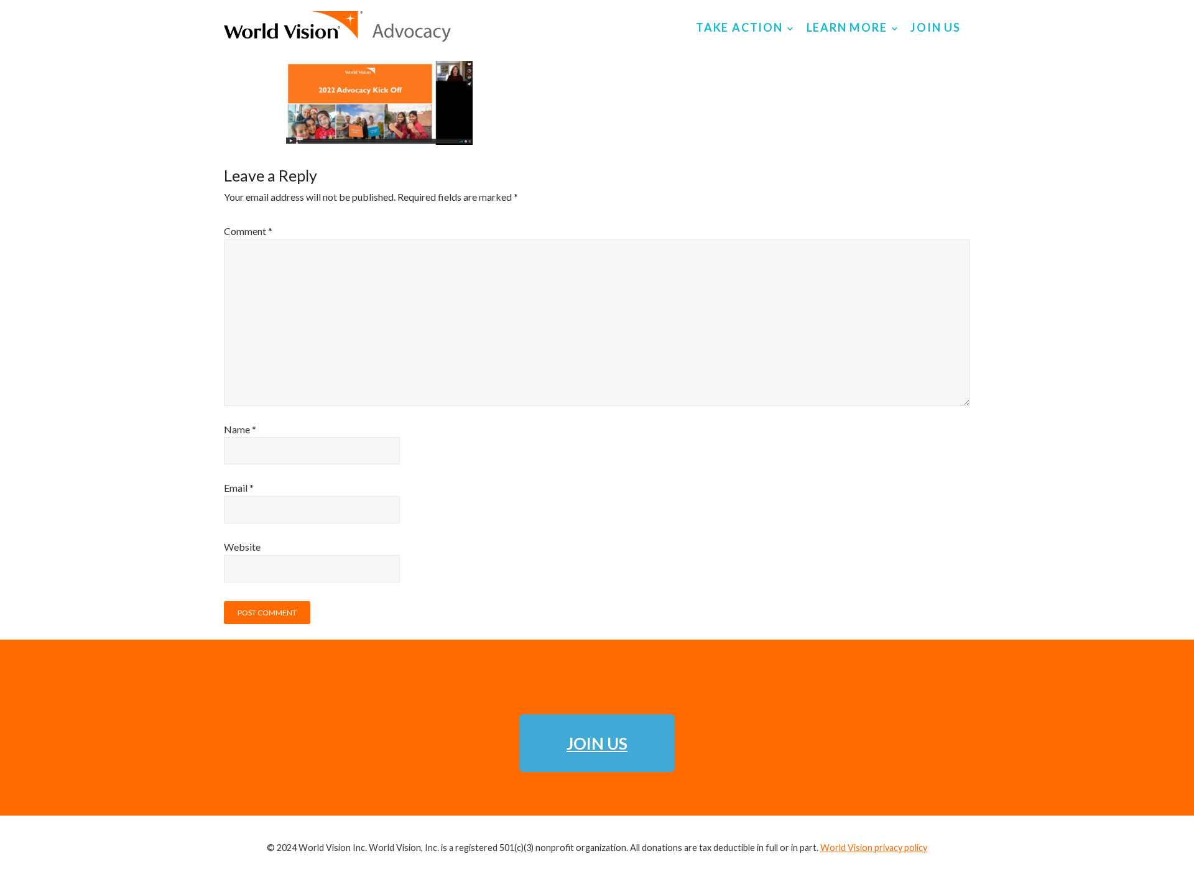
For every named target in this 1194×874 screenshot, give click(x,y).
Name (240, 429)
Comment (248, 231)
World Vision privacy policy (873, 847)
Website (242, 547)
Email (239, 488)
